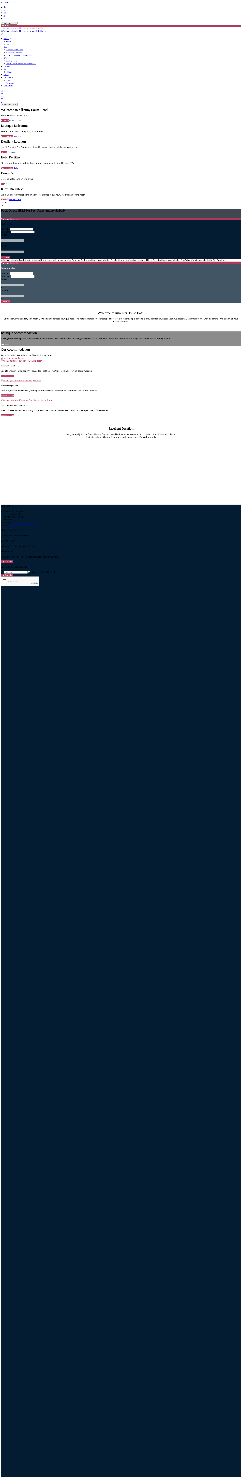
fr (4, 15)
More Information (7, 376)
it (4, 18)
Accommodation (15, 120)
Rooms (7, 47)
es (5, 12)
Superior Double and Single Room (19, 55)
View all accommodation (12, 358)
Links (8, 80)
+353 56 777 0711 (9, 2)
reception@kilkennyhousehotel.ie (25, 525)
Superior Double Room (14, 50)
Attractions (10, 83)
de (5, 7)
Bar (5, 69)
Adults (4, 234)
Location (7, 77)
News (8, 44)
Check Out (6, 232)
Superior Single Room (14, 52)
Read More (5, 344)
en (5, 10)
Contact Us (8, 86)
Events (8, 41)
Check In (5, 229)
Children (5, 246)
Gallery (6, 74)
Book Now (5, 120)
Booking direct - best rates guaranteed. (21, 63)
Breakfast (7, 72)
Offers (6, 58)
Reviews (7, 66)
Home (6, 38)
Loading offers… (12, 61)
